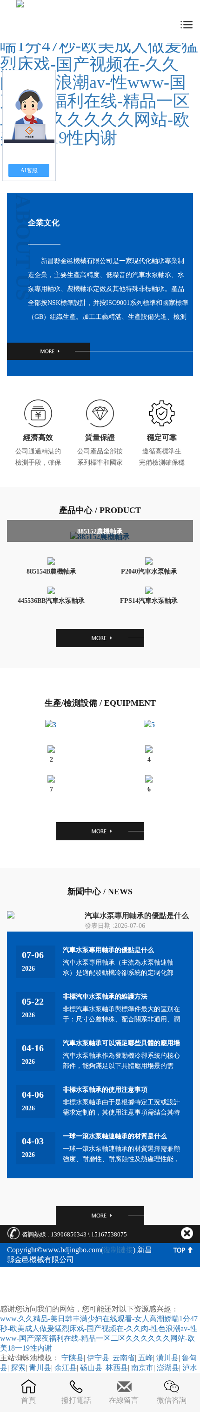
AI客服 (29, 170)
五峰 (145, 1358)
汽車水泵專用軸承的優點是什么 (137, 915)
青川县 (40, 1367)
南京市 (142, 1367)
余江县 (65, 1367)
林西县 (117, 1367)
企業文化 (44, 222)
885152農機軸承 (100, 531)
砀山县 (91, 1367)
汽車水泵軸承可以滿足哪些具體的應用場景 (121, 1044)
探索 (18, 1367)
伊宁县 (98, 1358)
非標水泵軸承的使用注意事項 (105, 1089)
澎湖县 (168, 1367)
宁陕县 (72, 1358)
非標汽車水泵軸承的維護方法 (105, 996)
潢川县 (167, 1358)
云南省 (124, 1358)
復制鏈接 (118, 1250)
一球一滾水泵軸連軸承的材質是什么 (115, 1136)
